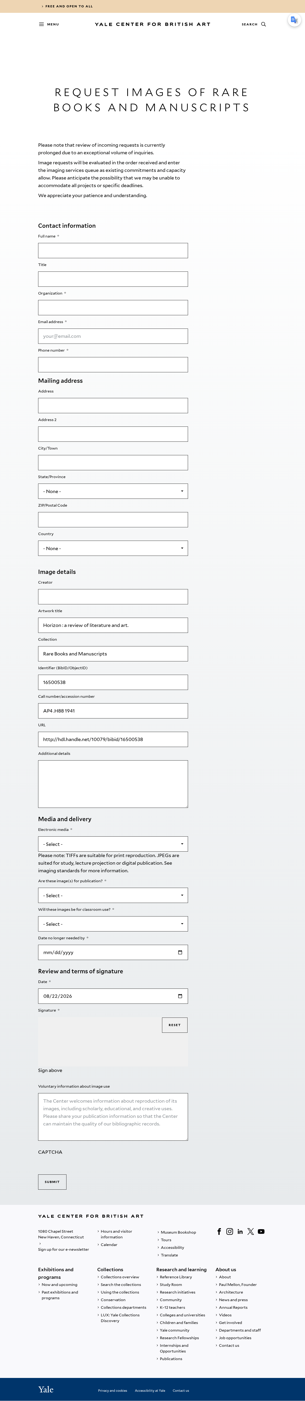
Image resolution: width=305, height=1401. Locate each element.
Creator (45, 582)
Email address (51, 322)
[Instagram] (230, 1231)
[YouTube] (261, 1231)
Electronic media (53, 829)
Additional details (54, 753)
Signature (47, 1010)
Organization (50, 293)
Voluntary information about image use (74, 1086)
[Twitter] (250, 1231)
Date (43, 981)
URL (42, 725)
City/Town (48, 448)
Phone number (52, 350)
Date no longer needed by (62, 938)
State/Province (52, 477)
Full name (47, 236)
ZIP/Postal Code (53, 505)
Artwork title (50, 611)
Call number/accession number (67, 696)
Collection (48, 639)
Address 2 (47, 419)
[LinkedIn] (240, 1231)
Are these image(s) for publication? (70, 881)
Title (42, 264)
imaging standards (59, 870)
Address (46, 391)
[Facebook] (219, 1231)
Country (46, 534)
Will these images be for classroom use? (74, 909)
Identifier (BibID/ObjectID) (63, 668)
